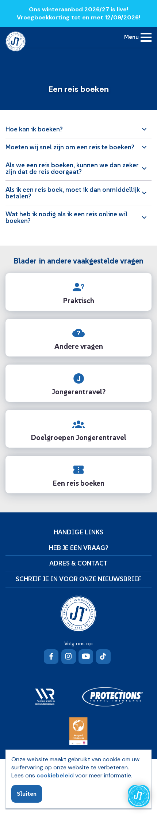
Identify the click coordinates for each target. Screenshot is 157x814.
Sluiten (27, 793)
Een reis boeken (78, 483)
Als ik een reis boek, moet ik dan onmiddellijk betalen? (72, 192)
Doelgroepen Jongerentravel (78, 437)
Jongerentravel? (79, 392)
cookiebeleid (55, 775)
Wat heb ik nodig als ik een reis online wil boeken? (66, 217)
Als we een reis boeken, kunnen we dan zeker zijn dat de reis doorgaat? (72, 168)
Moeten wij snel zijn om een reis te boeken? (69, 147)
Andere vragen (78, 346)
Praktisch (78, 300)
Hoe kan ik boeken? (34, 129)
